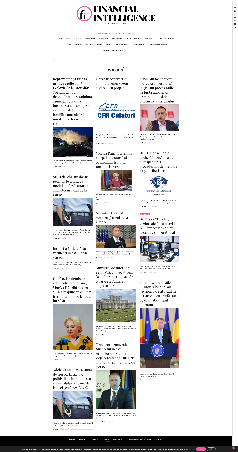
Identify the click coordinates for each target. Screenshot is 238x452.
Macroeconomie (90, 39)
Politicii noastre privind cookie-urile (177, 450)
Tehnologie (148, 39)
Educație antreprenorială (158, 45)
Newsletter (106, 439)
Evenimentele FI (129, 33)
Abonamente (95, 439)
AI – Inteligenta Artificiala (165, 39)
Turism (107, 45)
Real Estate (89, 45)
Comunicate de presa (121, 45)
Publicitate (157, 439)
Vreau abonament (104, 33)
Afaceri (69, 39)
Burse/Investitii (117, 39)
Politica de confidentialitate (135, 439)
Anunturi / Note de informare (113, 50)
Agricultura (78, 45)
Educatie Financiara (139, 45)
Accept (201, 449)
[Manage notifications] (233, 447)
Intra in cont (116, 33)
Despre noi (72, 439)
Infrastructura (109, 143)
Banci (129, 39)
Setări (211, 449)
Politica (78, 39)
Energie (137, 39)
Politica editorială (118, 439)
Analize (68, 45)
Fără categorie (152, 206)
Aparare (99, 45)
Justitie (149, 143)
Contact (148, 439)
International (103, 39)
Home (60, 39)
